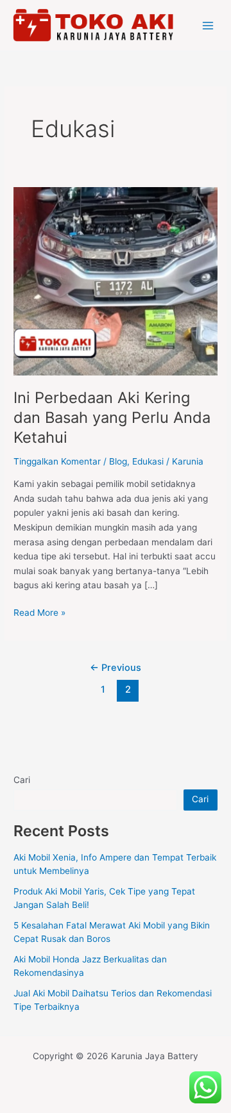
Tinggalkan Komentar (57, 461)
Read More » (39, 612)
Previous (115, 667)
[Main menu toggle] (208, 25)
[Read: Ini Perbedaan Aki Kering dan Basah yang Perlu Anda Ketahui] (115, 281)
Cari (21, 780)
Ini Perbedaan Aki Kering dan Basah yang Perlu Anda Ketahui (111, 417)
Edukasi (148, 461)
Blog (118, 461)
